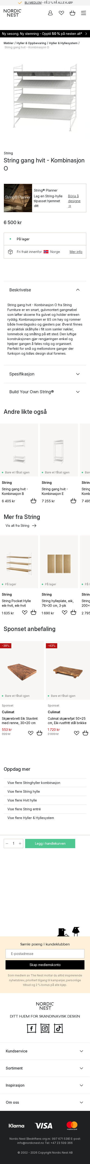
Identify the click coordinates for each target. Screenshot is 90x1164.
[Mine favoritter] (61, 12)
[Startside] (12, 13)
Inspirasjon (15, 1085)
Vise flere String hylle (23, 791)
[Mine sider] (50, 12)
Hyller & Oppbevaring (31, 43)
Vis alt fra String (17, 525)
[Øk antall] (20, 843)
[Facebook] (31, 1028)
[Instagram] (45, 1028)
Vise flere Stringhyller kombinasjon (33, 783)
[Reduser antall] (7, 843)
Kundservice (16, 1051)
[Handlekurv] (72, 12)
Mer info (76, 252)
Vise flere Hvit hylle (22, 800)
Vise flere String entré (24, 809)
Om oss (12, 1102)
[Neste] (81, 99)
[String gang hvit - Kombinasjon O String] (45, 98)
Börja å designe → (74, 201)
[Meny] (83, 12)
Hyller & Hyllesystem (63, 43)
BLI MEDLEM (33, 2)
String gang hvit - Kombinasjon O (27, 47)
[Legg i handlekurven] (33, 500)
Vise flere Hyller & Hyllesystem (30, 818)
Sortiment (14, 1068)
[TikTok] (58, 1028)
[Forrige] (8, 99)
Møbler (9, 43)
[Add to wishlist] (24, 612)
